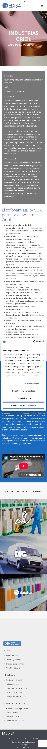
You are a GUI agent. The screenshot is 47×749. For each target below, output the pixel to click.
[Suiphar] (23, 584)
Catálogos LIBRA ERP (15, 680)
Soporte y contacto (14, 660)
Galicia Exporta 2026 (14, 712)
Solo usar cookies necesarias (23, 405)
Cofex (23, 530)
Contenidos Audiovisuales (16, 688)
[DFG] (23, 546)
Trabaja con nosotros (15, 664)
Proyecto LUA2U (13, 716)
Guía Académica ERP (14, 684)
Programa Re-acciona (15, 721)
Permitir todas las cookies (23, 391)
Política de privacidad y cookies (23, 742)
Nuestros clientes (13, 668)
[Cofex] (23, 509)
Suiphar (23, 604)
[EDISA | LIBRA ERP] (8, 733)
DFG (23, 567)
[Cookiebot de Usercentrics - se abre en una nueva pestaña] (33, 341)
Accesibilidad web (23, 747)
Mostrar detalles (32, 383)
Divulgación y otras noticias (17, 696)
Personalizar (22, 398)
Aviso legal (23, 745)
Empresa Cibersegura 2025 (17, 708)
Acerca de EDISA (13, 656)
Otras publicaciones (14, 692)
